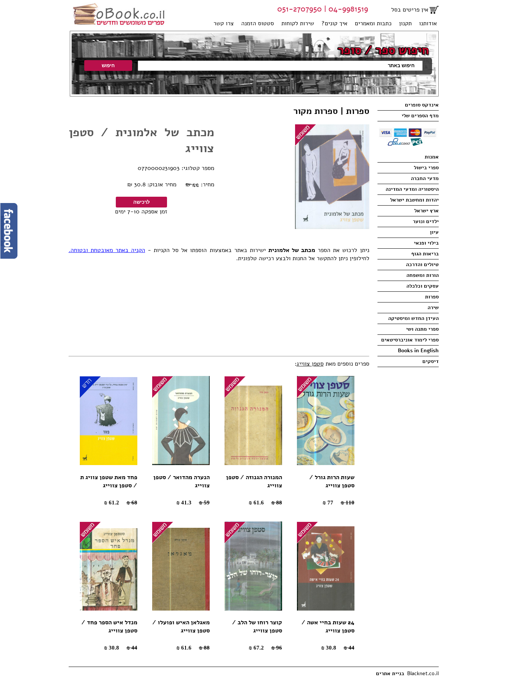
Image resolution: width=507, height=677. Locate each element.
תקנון (405, 23)
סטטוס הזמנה (257, 23)
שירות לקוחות (297, 23)
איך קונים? (334, 23)
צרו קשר (223, 23)
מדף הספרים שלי (420, 115)
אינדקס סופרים (422, 104)
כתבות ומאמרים (373, 23)
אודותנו (428, 23)
